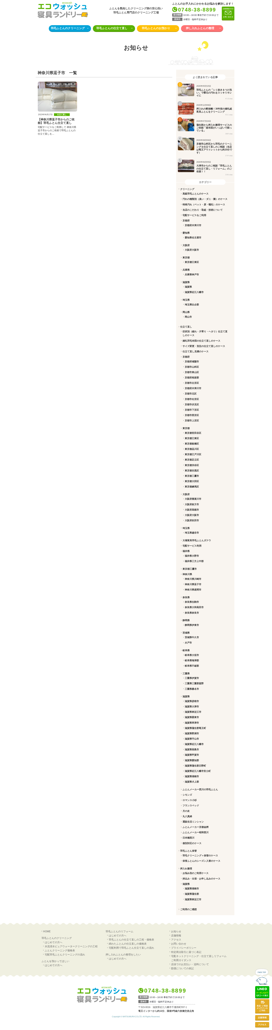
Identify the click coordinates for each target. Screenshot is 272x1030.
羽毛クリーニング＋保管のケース (200, 855)
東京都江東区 (192, 262)
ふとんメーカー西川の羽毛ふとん (200, 789)
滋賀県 (186, 282)
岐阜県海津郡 (192, 660)
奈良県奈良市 (192, 612)
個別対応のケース (192, 843)
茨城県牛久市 (192, 637)
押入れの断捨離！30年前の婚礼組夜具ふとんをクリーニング (214, 110)
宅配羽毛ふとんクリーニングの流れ (65, 954)
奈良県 (186, 597)
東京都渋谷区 (192, 465)
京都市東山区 (192, 372)
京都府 (186, 220)
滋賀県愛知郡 (192, 760)
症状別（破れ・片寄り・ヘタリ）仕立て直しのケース (205, 333)
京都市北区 (191, 393)
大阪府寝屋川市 (193, 498)
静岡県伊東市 (192, 625)
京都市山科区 (192, 366)
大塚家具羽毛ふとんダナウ (197, 540)
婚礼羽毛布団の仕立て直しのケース (201, 340)
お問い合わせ (178, 943)
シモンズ (187, 794)
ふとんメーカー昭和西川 (196, 832)
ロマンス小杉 (190, 800)
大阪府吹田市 (192, 520)
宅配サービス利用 (192, 545)
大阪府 (186, 245)
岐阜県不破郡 (192, 665)
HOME (47, 931)
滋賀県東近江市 (193, 711)
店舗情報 (176, 935)
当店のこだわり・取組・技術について (203, 209)
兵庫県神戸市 (192, 274)
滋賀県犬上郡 (192, 781)
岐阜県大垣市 (192, 655)
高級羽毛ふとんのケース (196, 193)
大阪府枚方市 (192, 504)
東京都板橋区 (192, 443)
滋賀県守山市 (192, 738)
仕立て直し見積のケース (196, 351)
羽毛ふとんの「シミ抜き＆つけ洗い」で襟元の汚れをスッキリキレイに (214, 92)
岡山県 (186, 312)
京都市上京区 (192, 420)
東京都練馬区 (192, 486)
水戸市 (188, 642)
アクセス (176, 939)
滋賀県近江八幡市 (194, 292)
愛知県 (186, 232)
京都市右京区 (192, 399)
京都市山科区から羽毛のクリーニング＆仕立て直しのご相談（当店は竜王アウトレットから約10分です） (214, 148)
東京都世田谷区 (193, 433)
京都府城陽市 (192, 361)
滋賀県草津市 (192, 722)
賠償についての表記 (182, 968)
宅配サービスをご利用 (194, 215)
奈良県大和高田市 (194, 607)
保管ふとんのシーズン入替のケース (201, 860)
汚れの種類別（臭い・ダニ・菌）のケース (205, 199)
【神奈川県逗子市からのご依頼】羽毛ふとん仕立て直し (56, 121)
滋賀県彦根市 (192, 701)
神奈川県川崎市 (193, 579)
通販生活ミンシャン (193, 821)
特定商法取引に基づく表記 (186, 952)
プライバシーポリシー (183, 947)
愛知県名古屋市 (193, 237)
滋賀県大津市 (192, 706)
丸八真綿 (187, 816)
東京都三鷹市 (192, 475)
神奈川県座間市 (193, 589)
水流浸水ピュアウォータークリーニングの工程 (71, 946)
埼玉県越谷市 (192, 532)
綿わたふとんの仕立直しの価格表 (128, 943)
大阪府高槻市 (192, 509)
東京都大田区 (192, 481)
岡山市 (188, 316)
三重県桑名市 (192, 689)
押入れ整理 (186, 868)
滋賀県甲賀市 (192, 754)
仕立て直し (62, 114)
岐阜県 (186, 650)
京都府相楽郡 (192, 377)
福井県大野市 (192, 555)
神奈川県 (187, 574)
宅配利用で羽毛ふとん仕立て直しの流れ (131, 947)
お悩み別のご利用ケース (196, 873)
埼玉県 (186, 299)
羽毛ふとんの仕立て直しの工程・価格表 (131, 939)
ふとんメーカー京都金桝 (196, 827)
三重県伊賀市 (192, 678)
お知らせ (176, 931)
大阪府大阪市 (192, 249)
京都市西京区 (192, 415)
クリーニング (187, 189)
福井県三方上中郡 (194, 561)
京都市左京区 (192, 383)
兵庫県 (186, 269)
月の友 (186, 811)
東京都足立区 (192, 459)
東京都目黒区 (192, 470)
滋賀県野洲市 (192, 733)
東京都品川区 (192, 449)
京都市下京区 (192, 409)
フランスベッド (191, 805)
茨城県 (186, 632)
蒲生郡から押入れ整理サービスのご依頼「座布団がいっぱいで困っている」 (214, 127)
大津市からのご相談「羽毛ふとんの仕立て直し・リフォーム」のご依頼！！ (214, 168)
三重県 (186, 673)
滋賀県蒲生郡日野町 (195, 765)
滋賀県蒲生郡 (192, 893)
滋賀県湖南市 (192, 776)
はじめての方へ (53, 942)
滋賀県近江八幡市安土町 (198, 771)
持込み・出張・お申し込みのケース (201, 878)
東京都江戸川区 (193, 454)
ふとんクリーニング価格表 (60, 950)
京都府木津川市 (193, 225)
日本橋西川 (188, 837)
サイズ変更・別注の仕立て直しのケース (204, 346)
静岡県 (186, 620)
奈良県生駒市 (192, 602)
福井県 (186, 551)
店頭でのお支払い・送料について (190, 964)
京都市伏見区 (192, 404)
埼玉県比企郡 (192, 304)
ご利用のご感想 (188, 909)
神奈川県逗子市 (193, 584)
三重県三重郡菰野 (194, 683)
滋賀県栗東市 (192, 717)
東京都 (186, 257)
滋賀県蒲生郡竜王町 (195, 728)
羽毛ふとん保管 (188, 850)
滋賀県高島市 (192, 749)
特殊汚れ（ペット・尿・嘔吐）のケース (204, 204)
